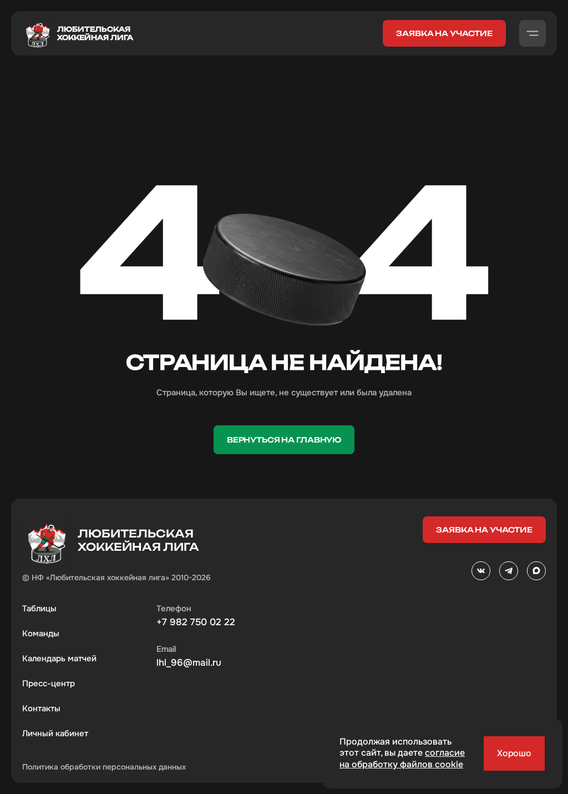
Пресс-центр (48, 683)
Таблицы (39, 608)
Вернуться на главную (284, 439)
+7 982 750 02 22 (195, 622)
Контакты (41, 708)
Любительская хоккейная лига (95, 33)
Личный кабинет (55, 733)
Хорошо (514, 753)
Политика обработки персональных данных (104, 767)
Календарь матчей (59, 658)
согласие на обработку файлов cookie (402, 758)
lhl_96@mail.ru (188, 663)
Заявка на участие (444, 33)
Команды (40, 633)
